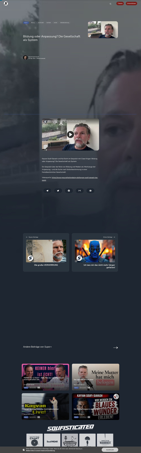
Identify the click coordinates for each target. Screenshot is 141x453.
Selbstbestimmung (64, 22)
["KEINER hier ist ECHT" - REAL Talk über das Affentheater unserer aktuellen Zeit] (45, 377)
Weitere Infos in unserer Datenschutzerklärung (40, 450)
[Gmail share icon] (79, 190)
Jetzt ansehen (33, 387)
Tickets (120, 3)
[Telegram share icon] (47, 190)
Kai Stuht (49, 22)
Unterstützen (131, 3)
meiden (55, 22)
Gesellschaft (41, 22)
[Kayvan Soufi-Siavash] (25, 57)
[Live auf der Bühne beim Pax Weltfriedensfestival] (45, 406)
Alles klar (110, 449)
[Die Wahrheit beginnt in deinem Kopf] (95, 406)
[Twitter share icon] (58, 190)
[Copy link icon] (90, 190)
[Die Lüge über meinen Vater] (95, 377)
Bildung (33, 22)
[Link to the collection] (114, 347)
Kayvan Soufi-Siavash (33, 57)
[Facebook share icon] (69, 190)
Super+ (26, 22)
